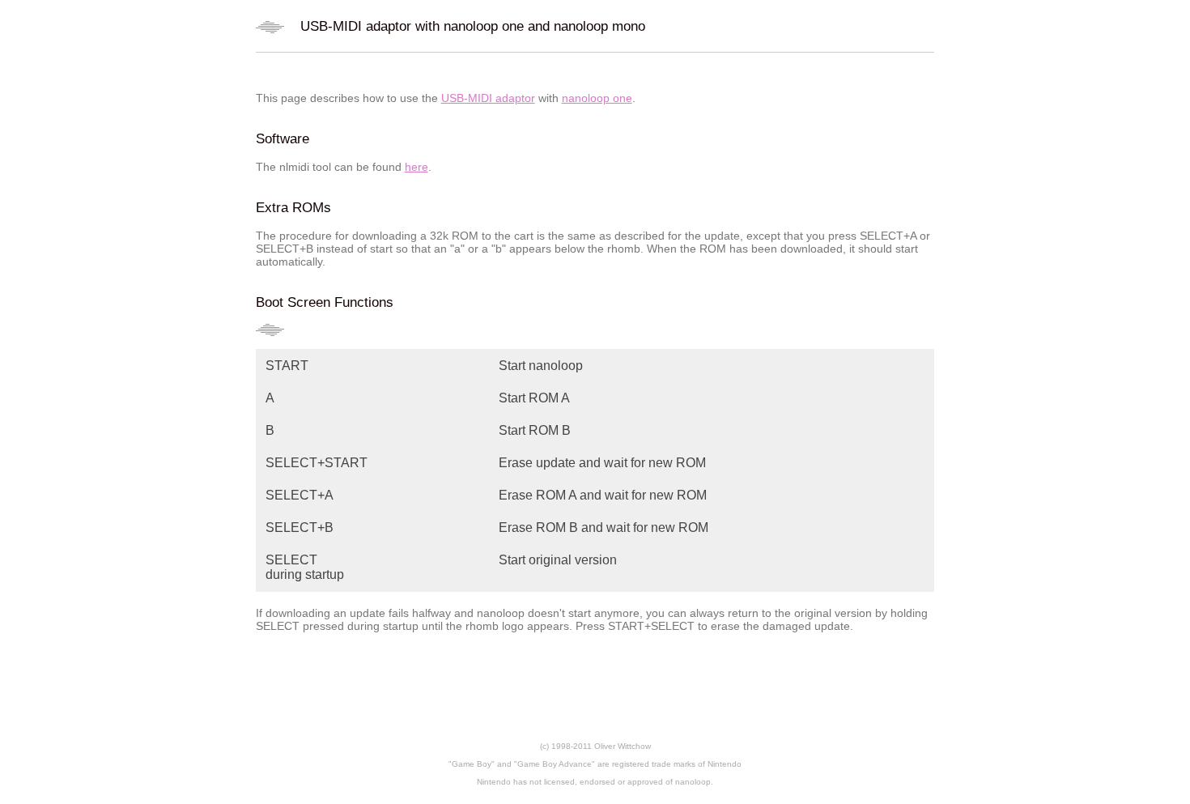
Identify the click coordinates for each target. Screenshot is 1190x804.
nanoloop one (597, 97)
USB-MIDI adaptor (488, 97)
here (416, 166)
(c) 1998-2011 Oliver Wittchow (595, 746)
